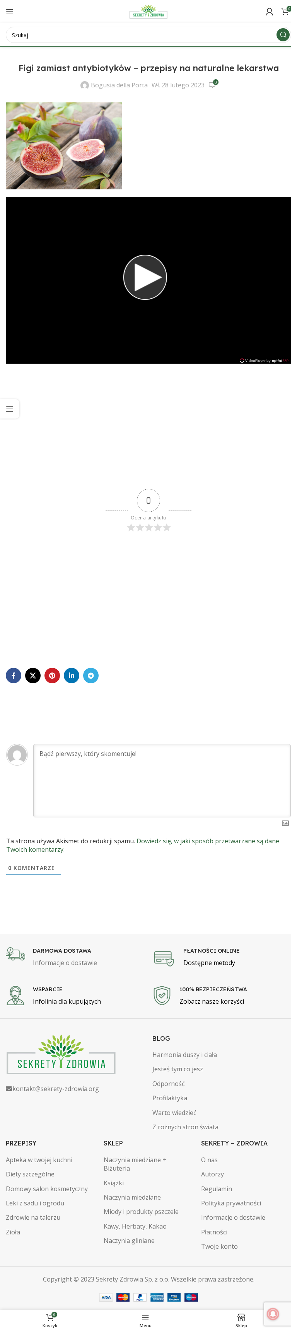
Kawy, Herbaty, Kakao (135, 1226)
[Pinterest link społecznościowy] (52, 675)
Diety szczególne (30, 1174)
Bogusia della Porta (119, 85)
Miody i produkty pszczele (141, 1211)
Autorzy (212, 1174)
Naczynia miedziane (132, 1197)
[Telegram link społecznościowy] (91, 675)
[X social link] (33, 675)
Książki (114, 1183)
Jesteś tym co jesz (177, 1069)
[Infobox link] (75, 957)
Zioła (13, 1232)
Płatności (214, 1232)
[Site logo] (148, 11)
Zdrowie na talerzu (33, 1217)
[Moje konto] (269, 11)
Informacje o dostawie (233, 1217)
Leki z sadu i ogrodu (35, 1203)
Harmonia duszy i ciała (184, 1054)
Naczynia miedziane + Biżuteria (135, 1164)
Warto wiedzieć (174, 1112)
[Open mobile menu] (9, 11)
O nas (209, 1160)
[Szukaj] (283, 34)
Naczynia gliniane (129, 1240)
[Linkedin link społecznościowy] (71, 675)
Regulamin (216, 1189)
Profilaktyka (169, 1098)
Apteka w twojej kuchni (39, 1160)
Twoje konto (219, 1246)
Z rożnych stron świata (185, 1127)
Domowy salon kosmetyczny (47, 1189)
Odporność (168, 1083)
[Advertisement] (148, 427)
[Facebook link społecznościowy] (13, 675)
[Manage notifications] (273, 1314)
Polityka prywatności (231, 1203)
